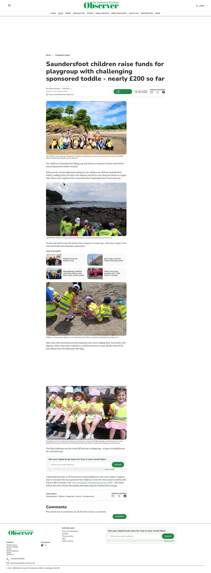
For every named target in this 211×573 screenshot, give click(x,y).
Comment (119, 516)
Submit (118, 464)
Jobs (64, 538)
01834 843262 (19, 559)
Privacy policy (67, 536)
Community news (62, 55)
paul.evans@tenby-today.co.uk (23, 563)
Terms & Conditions (70, 531)
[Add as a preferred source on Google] (141, 91)
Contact (65, 534)
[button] (9, 5)
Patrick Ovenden (54, 89)
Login (201, 6)
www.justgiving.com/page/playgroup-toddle (92, 482)
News (48, 55)
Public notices (67, 541)
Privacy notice (110, 469)
